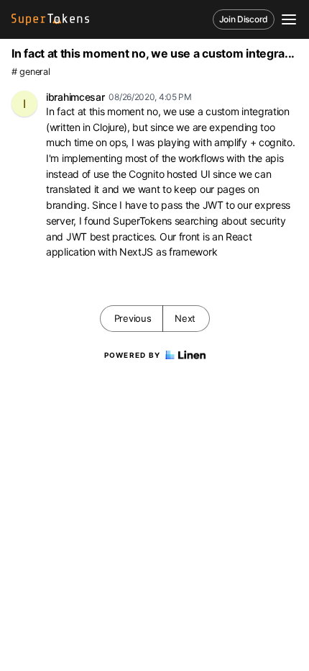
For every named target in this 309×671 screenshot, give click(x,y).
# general (30, 71)
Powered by (132, 355)
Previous (133, 318)
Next (185, 318)
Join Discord (243, 19)
